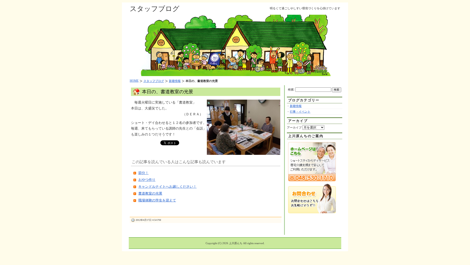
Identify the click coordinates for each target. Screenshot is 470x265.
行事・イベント (300, 111)
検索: (291, 89)
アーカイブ (294, 127)
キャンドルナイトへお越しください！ (167, 186)
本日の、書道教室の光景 (167, 91)
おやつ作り (146, 180)
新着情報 (296, 106)
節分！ (143, 173)
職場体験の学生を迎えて (157, 200)
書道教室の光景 (150, 193)
